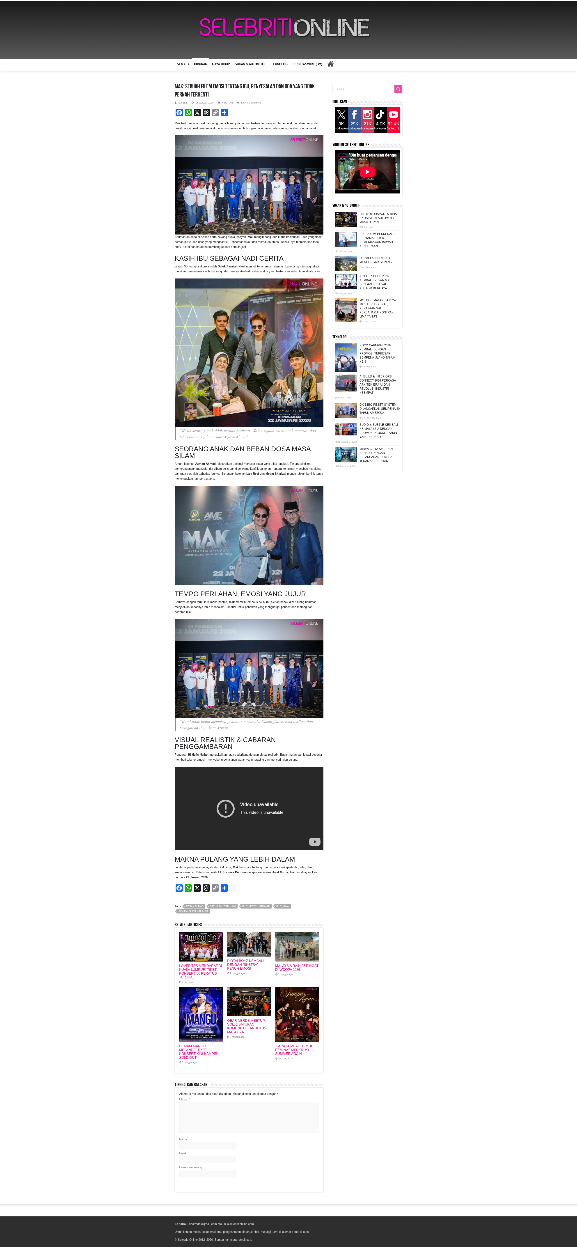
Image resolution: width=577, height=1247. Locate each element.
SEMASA (183, 64)
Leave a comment (251, 102)
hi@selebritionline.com (239, 1224)
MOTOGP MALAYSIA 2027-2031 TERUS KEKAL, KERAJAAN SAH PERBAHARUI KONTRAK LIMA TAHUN (377, 308)
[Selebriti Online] (288, 30)
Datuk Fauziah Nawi (223, 906)
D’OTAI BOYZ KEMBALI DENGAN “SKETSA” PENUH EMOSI (245, 964)
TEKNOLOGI (279, 64)
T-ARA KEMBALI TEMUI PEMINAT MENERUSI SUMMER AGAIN (293, 1050)
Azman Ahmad (195, 906)
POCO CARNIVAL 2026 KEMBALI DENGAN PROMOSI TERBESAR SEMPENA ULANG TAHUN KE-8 (377, 353)
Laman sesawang (190, 1167)
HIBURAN (200, 64)
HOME (330, 63)
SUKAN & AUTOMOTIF (250, 64)
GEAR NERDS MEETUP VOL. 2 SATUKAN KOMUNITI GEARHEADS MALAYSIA (246, 1026)
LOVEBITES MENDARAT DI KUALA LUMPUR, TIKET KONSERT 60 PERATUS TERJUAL (200, 971)
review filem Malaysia (193, 911)
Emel (182, 1153)
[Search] (398, 89)
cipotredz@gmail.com (202, 1224)
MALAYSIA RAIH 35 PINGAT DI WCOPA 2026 (296, 967)
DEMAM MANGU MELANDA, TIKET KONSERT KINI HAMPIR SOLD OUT (198, 1051)
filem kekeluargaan (256, 906)
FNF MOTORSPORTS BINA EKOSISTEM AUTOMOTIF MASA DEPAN (378, 218)
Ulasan (184, 1099)
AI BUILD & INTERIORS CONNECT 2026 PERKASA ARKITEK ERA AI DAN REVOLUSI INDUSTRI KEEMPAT (377, 384)
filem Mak (282, 906)
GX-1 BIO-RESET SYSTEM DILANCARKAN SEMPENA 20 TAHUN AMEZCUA (379, 408)
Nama (183, 1139)
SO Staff (183, 102)
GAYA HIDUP (221, 64)
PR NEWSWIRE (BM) (307, 64)
